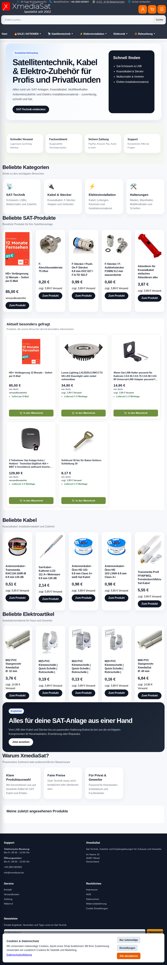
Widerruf (8, 903)
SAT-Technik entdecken (31, 109)
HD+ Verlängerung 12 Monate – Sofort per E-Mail (30, 374)
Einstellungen (127, 948)
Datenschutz (92, 899)
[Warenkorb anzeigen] (152, 9)
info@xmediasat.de (14, 872)
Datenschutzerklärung (19, 954)
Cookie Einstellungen (97, 908)
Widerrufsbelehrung (96, 903)
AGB (88, 894)
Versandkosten (11, 894)
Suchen (159, 19)
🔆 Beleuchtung (143, 33)
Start (4, 33)
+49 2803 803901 (13, 867)
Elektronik (119, 33)
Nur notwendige (129, 939)
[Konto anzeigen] (142, 9)
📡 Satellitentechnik (59, 33)
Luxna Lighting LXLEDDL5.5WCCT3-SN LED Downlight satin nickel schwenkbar (82, 376)
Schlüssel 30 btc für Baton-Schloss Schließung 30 (81, 462)
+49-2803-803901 (79, 1)
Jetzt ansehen (21, 742)
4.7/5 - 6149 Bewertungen (110, 1)
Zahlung (8, 899)
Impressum (92, 889)
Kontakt (8, 889)
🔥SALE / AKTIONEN (26, 33)
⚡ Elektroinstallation (92, 33)
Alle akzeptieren (129, 956)
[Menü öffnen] (161, 9)
